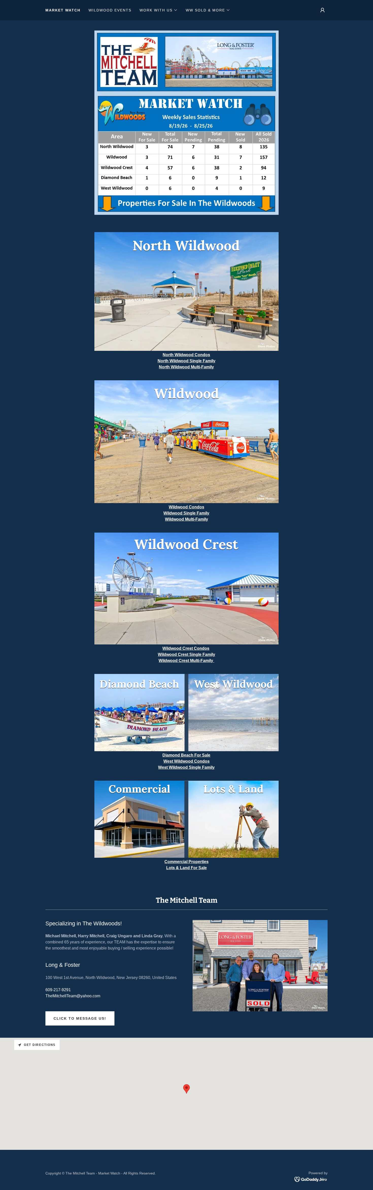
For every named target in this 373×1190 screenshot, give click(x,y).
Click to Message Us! (80, 1018)
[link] (311, 1179)
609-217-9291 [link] (58, 990)
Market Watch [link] (62, 10)
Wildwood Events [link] (110, 10)
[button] (159, 10)
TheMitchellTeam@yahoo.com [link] (72, 996)
